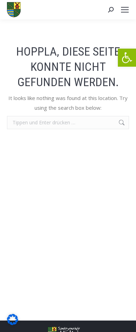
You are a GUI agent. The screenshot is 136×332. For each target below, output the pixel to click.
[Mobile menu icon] (125, 10)
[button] (127, 58)
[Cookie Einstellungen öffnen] (12, 322)
